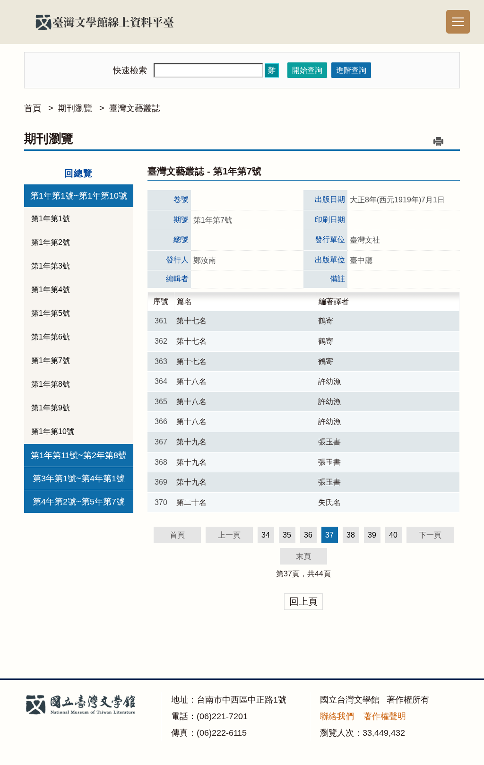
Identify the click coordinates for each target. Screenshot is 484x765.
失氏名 (329, 502)
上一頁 (229, 535)
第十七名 (191, 321)
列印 (439, 141)
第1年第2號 (50, 242)
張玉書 (329, 442)
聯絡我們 (337, 716)
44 (319, 574)
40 (393, 535)
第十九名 (191, 442)
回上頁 (303, 601)
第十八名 (191, 381)
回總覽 (78, 173)
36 (308, 535)
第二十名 (191, 502)
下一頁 (430, 535)
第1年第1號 (50, 219)
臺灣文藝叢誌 (134, 108)
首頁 (32, 108)
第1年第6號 (50, 337)
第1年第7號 (50, 360)
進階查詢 (351, 70)
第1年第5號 (50, 313)
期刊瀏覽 (75, 108)
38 (350, 535)
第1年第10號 (52, 431)
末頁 (303, 556)
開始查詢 (307, 70)
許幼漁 (329, 381)
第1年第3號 (50, 266)
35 (287, 535)
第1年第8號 (50, 384)
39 (372, 535)
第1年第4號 (50, 290)
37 (288, 574)
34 (265, 535)
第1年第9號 (50, 408)
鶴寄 (325, 321)
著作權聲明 (384, 716)
